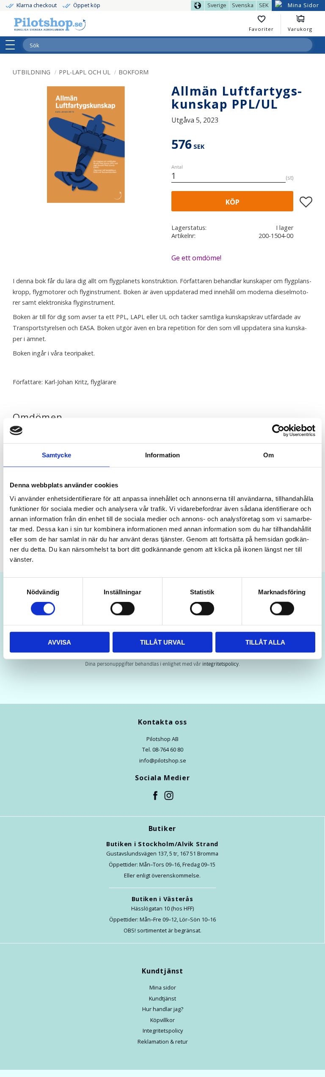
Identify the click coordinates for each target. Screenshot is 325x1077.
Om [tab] (268, 455)
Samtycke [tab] (56, 455)
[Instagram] (169, 796)
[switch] (122, 608)
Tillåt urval (162, 641)
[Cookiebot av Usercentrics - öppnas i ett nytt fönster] (278, 430)
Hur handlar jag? (162, 1009)
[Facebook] (155, 796)
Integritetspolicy (163, 1030)
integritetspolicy (220, 664)
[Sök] (305, 45)
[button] (13, 44)
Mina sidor (162, 987)
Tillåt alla (265, 641)
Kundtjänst (162, 998)
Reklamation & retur (163, 1041)
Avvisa (59, 641)
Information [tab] (162, 455)
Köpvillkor (162, 1020)
